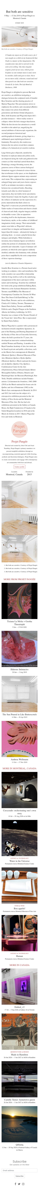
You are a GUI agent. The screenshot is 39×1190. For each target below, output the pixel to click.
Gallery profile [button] (19, 467)
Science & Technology (20, 858)
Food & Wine (19, 906)
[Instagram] (23, 1184)
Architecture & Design (19, 1052)
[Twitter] (19, 1184)
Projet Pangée (19, 441)
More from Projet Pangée (19, 579)
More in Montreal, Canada (19, 768)
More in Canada (19, 965)
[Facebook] (15, 1184)
